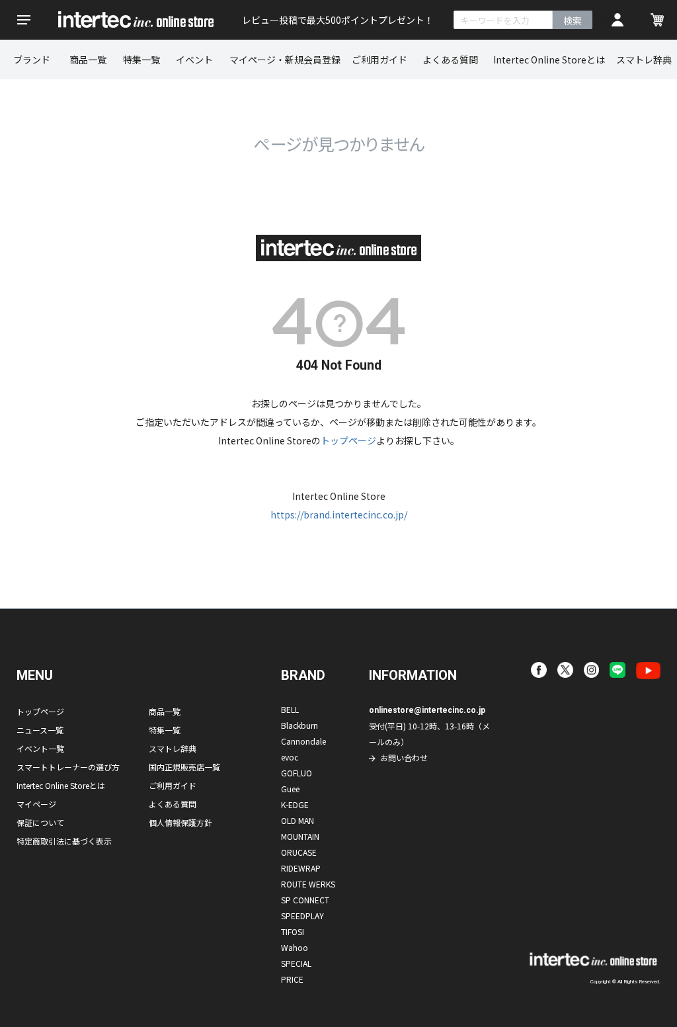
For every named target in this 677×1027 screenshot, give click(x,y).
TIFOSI (292, 931)
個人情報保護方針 (180, 822)
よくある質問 (450, 59)
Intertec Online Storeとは (549, 59)
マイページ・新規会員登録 (284, 59)
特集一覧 (141, 59)
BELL (290, 709)
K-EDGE (295, 804)
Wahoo (294, 947)
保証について (40, 822)
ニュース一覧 (40, 729)
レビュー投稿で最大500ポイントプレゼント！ (338, 19)
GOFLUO (296, 772)
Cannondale (303, 741)
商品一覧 (87, 59)
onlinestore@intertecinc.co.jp (427, 710)
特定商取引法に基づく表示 (64, 840)
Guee (290, 788)
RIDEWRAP (301, 868)
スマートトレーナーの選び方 (68, 766)
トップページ (348, 440)
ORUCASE (299, 852)
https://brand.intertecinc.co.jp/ (338, 514)
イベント (194, 59)
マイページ (36, 803)
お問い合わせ (404, 757)
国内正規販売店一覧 (184, 766)
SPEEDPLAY (302, 915)
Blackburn (299, 725)
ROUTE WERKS (308, 883)
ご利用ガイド (379, 59)
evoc (289, 756)
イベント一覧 (40, 748)
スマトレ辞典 (644, 59)
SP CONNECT (305, 899)
